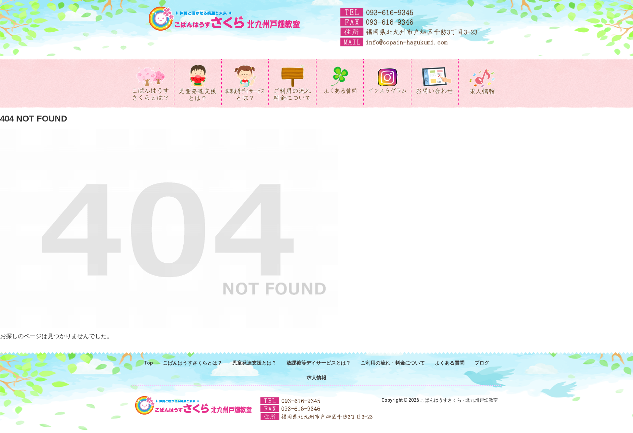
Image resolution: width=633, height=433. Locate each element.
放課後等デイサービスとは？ (318, 363)
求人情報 (316, 378)
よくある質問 (450, 363)
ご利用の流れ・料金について (393, 363)
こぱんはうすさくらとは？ (192, 363)
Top (148, 363)
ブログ (481, 363)
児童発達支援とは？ (254, 363)
